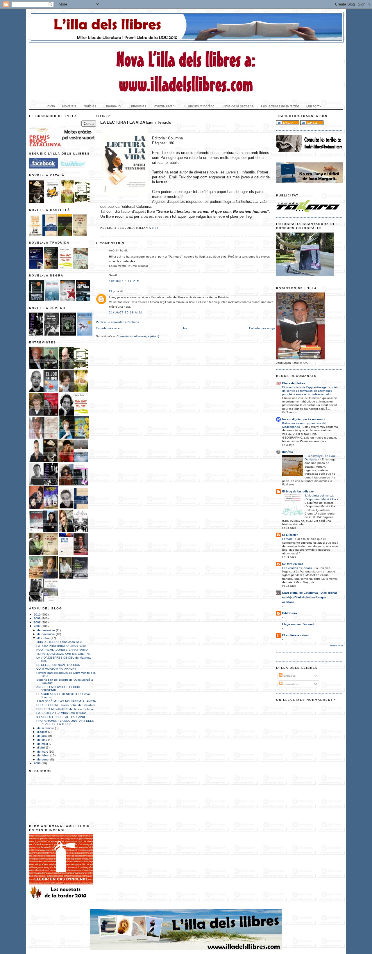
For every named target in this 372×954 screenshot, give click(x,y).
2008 (38, 622)
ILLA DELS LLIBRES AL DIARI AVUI (60, 717)
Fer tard (288, 538)
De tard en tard (292, 563)
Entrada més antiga (262, 328)
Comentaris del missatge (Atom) (138, 336)
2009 (38, 618)
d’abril (41, 747)
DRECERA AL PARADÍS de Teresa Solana (64, 709)
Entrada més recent (109, 328)
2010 (38, 614)
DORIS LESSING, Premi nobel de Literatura (65, 705)
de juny (42, 739)
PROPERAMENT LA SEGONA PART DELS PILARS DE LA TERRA (65, 722)
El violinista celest (295, 635)
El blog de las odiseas (298, 491)
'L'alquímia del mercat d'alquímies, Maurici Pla (321, 497)
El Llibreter (290, 534)
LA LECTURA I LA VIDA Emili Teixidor (61, 712)
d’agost (42, 731)
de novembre (46, 634)
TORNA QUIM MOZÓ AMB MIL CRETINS (63, 653)
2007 (38, 626)
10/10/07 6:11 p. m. (125, 281)
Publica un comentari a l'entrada (117, 322)
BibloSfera (289, 613)
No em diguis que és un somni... (305, 419)
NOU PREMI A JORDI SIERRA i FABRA (62, 649)
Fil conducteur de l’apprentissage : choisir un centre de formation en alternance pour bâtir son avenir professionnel (310, 391)
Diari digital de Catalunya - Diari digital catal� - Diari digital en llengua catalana (309, 597)
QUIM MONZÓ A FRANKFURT (56, 668)
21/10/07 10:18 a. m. (126, 312)
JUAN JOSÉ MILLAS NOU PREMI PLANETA (66, 701)
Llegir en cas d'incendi (298, 624)
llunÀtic (287, 451)
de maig (43, 743)
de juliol (42, 735)
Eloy (112, 291)
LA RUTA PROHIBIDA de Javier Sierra (61, 646)
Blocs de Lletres (293, 383)
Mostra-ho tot (336, 645)
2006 (38, 763)
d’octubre (44, 638)
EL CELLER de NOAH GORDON (58, 664)
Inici (185, 328)
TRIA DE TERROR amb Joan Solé (59, 641)
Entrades (289, 675)
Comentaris (290, 684)
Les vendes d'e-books (297, 568)
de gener (43, 759)
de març (43, 751)
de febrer (43, 755)
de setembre (46, 728)
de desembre (46, 630)
